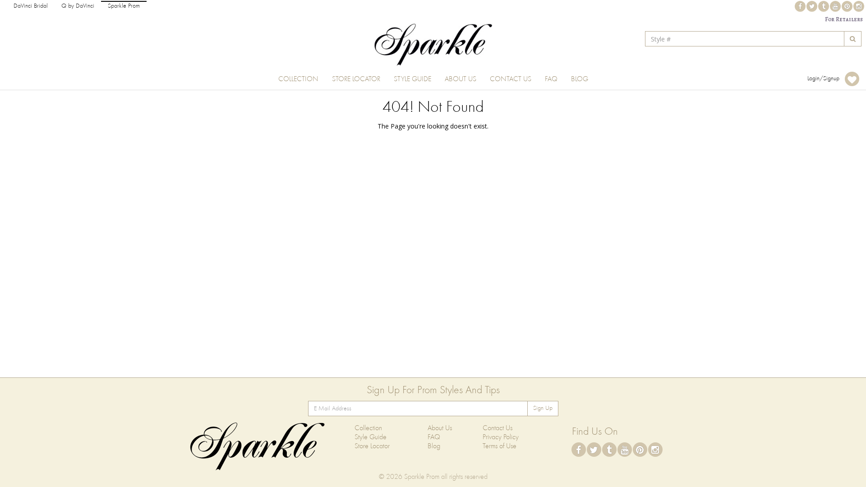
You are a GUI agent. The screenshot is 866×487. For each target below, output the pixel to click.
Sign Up (543, 408)
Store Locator (356, 79)
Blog (579, 79)
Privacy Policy (501, 437)
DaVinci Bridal (31, 6)
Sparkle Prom (124, 6)
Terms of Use (499, 446)
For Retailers (844, 19)
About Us (460, 79)
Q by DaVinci (77, 6)
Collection (298, 79)
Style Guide (412, 79)
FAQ (551, 79)
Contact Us (510, 79)
